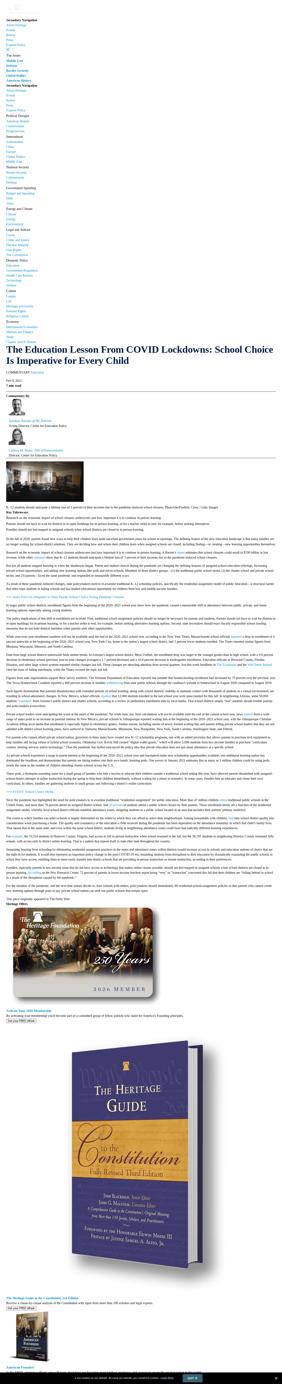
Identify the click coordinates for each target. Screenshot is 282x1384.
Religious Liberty (17, 316)
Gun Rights (13, 250)
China (10, 147)
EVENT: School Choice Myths (33, 791)
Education (12, 265)
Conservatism (15, 126)
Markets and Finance (19, 332)
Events (10, 30)
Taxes (10, 203)
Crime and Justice (17, 240)
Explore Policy (16, 45)
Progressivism (15, 131)
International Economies (22, 327)
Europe (11, 151)
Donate (31, 342)
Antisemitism (14, 142)
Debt (9, 198)
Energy (11, 219)
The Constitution (17, 255)
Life (9, 301)
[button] (7, 49)
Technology (14, 280)
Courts (10, 235)
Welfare (11, 285)
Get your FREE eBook (21, 1020)
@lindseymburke (52, 450)
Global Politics (16, 75)
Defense (11, 65)
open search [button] (17, 341)
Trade (10, 337)
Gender (11, 296)
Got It (193, 1378)
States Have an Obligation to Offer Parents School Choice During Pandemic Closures (68, 597)
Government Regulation (22, 270)
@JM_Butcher (41, 421)
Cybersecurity (15, 177)
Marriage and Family (19, 306)
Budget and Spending (20, 193)
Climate (11, 214)
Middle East (14, 60)
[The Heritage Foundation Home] (24, 15)
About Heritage (16, 25)
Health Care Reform (19, 275)
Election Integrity (17, 245)
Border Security (17, 70)
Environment (14, 224)
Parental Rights (16, 311)
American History (18, 80)
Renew (10, 35)
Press (9, 40)
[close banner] (276, 1379)
